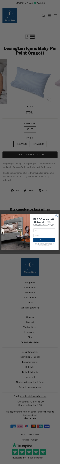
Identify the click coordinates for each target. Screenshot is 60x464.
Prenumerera (44, 240)
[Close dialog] (56, 215)
